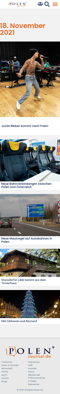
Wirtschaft (7, 368)
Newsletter (33, 384)
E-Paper (32, 381)
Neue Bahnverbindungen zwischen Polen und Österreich (26, 185)
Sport (4, 375)
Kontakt (32, 368)
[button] (55, 4)
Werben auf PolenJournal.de (36, 376)
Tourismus (6, 362)
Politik (4, 371)
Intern (31, 371)
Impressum (34, 362)
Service (5, 378)
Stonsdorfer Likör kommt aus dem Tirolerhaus (23, 281)
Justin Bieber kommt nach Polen (24, 126)
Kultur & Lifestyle (10, 365)
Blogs (4, 381)
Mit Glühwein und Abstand (19, 321)
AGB (30, 365)
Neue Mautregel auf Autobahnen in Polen (26, 240)
